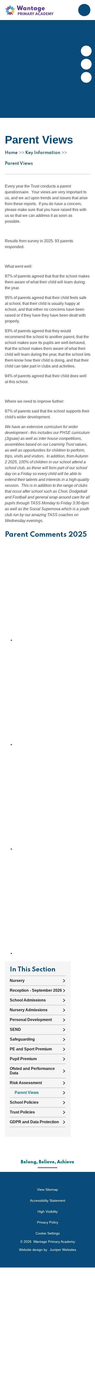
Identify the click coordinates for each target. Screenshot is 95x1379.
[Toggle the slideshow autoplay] (86, 77)
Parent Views (19, 163)
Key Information (42, 153)
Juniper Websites (63, 1250)
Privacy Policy (47, 1222)
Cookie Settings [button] (48, 1233)
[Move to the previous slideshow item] (86, 64)
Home (11, 153)
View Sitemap (47, 1189)
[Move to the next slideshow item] (86, 51)
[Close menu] (84, 10)
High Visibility (48, 1211)
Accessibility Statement (47, 1200)
